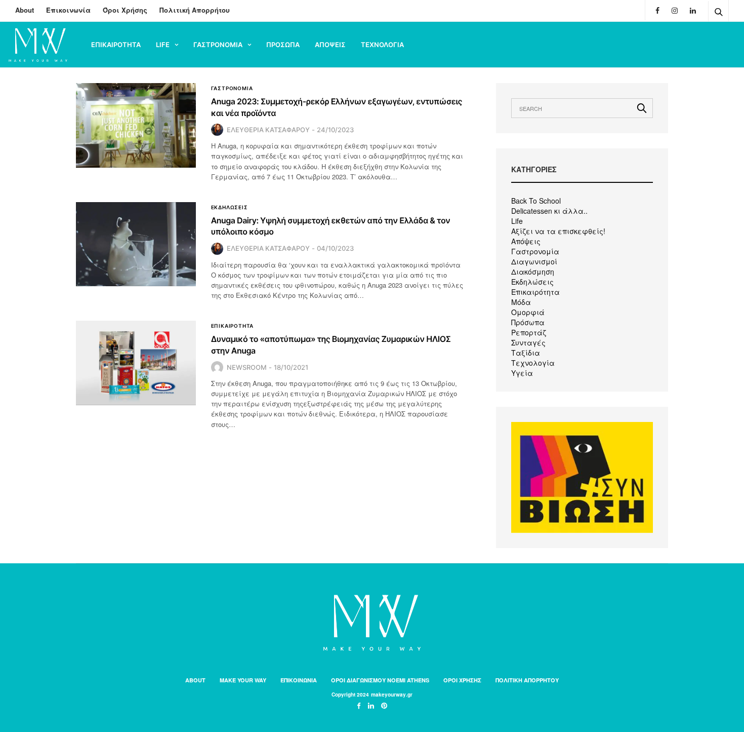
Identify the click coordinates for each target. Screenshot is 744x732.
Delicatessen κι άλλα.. (549, 210)
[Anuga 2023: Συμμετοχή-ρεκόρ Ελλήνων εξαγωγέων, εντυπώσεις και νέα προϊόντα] (136, 125)
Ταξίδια (525, 352)
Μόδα (521, 301)
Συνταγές (528, 342)
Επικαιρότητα (535, 291)
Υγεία (522, 372)
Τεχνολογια (382, 45)
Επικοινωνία (68, 10)
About (24, 10)
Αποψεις (330, 45)
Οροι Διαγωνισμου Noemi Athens (380, 680)
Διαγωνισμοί (534, 261)
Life (163, 45)
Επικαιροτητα (116, 45)
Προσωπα (283, 45)
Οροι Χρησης (462, 680)
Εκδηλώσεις (532, 281)
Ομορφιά (528, 312)
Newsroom (247, 367)
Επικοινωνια (298, 680)
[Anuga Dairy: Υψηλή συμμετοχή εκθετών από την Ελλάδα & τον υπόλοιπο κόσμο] (136, 244)
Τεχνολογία (533, 362)
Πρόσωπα (528, 322)
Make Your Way (243, 680)
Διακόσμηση (532, 271)
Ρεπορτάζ (528, 332)
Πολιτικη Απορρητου (527, 680)
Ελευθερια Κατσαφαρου (268, 130)
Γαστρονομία (535, 251)
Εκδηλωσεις (229, 207)
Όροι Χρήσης (125, 10)
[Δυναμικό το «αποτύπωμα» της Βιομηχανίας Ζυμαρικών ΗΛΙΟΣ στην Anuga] (136, 363)
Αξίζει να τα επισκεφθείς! (558, 231)
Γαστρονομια (217, 45)
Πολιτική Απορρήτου (194, 10)
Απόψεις (526, 241)
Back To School (536, 200)
